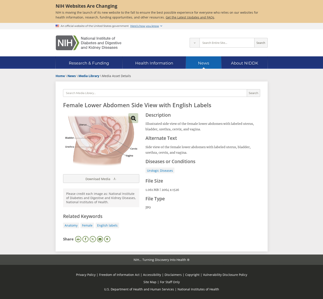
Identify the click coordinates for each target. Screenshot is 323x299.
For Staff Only (170, 282)
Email (100, 239)
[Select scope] (195, 43)
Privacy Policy (86, 275)
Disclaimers (173, 275)
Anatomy (71, 225)
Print (78, 239)
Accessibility (152, 275)
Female (87, 225)
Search (260, 43)
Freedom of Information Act (119, 275)
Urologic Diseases (160, 170)
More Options (107, 239)
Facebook (85, 239)
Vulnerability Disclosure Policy (225, 275)
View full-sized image (133, 118)
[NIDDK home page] (89, 42)
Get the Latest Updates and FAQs (190, 17)
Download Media (98, 179)
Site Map (149, 282)
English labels (107, 225)
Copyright (192, 275)
